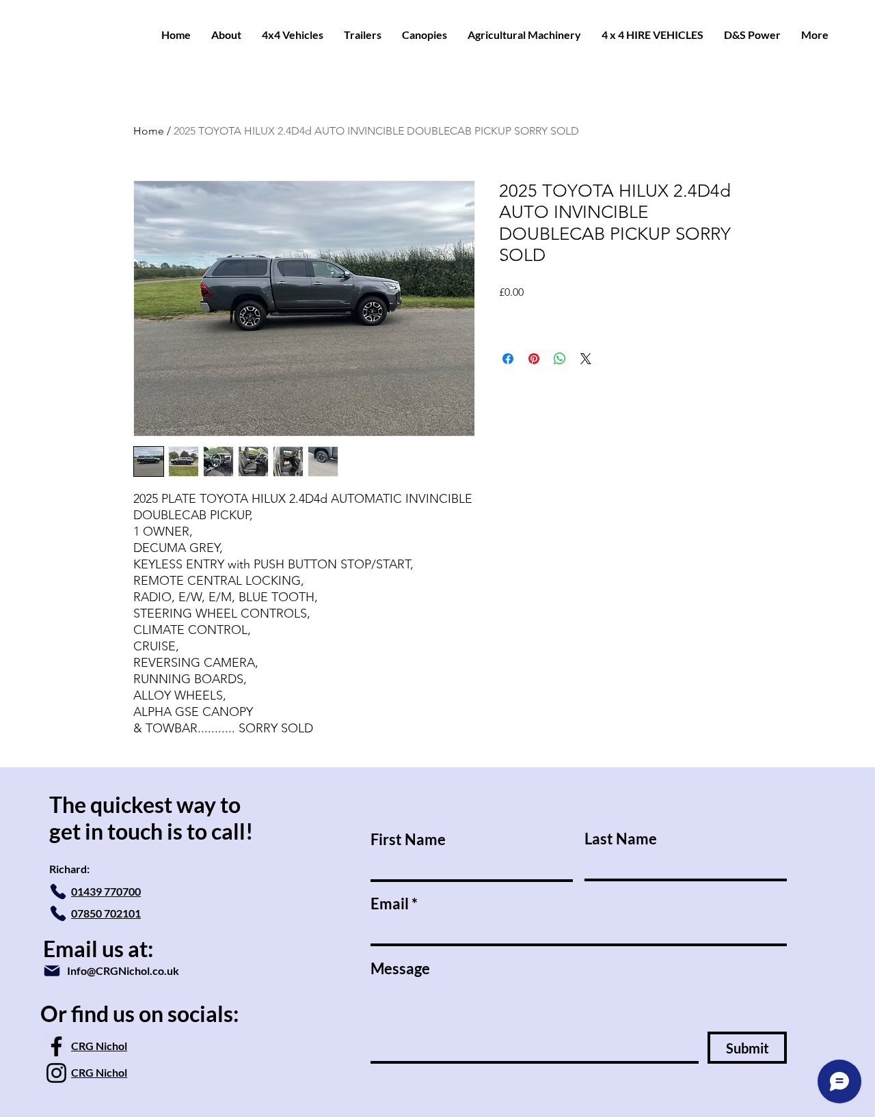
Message (400, 968)
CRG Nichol (99, 1045)
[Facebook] (56, 1046)
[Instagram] (56, 1073)
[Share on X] (586, 358)
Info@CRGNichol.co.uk (123, 970)
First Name (408, 839)
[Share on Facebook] (508, 358)
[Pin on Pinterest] (534, 358)
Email (390, 903)
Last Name (620, 838)
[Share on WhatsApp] (560, 358)
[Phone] (58, 891)
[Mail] (52, 971)
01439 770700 (106, 891)
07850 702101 (106, 913)
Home (148, 130)
